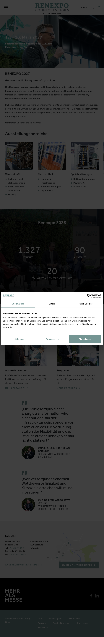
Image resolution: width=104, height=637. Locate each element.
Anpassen (50, 339)
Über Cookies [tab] (85, 303)
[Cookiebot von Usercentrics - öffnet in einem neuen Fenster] (89, 296)
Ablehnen (19, 339)
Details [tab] (52, 303)
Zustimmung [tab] (18, 303)
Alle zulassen (85, 339)
